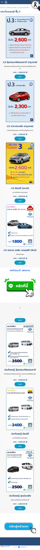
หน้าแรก (2, 7)
